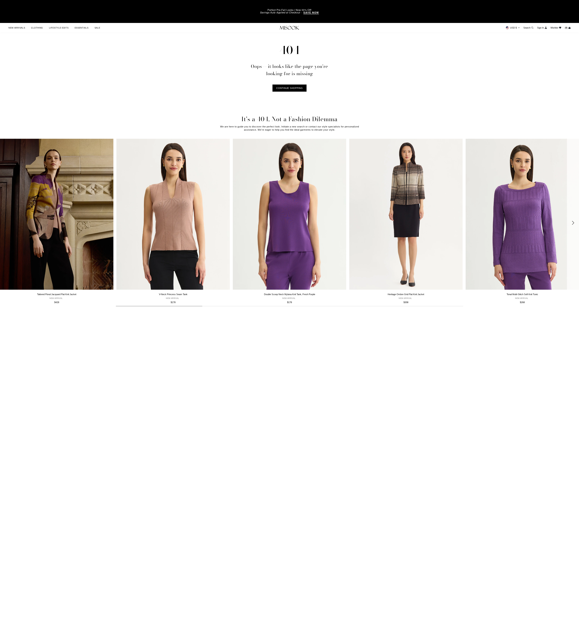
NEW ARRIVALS (16, 28)
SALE (97, 28)
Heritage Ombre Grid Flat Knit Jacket (406, 294)
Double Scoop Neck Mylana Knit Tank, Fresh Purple (289, 294)
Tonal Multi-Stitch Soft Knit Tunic (522, 294)
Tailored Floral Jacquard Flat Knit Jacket (56, 294)
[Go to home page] (289, 27)
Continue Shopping (289, 88)
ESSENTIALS (82, 28)
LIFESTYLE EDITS (59, 28)
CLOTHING (37, 28)
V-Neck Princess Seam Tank (173, 294)
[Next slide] (573, 223)
